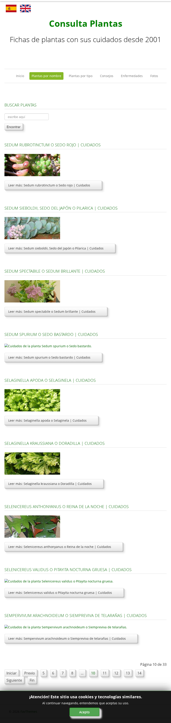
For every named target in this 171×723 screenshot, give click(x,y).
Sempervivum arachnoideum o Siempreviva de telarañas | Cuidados (75, 615)
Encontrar (13, 127)
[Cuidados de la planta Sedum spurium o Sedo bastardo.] (48, 345)
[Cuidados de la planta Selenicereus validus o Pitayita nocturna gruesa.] (58, 581)
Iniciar (11, 673)
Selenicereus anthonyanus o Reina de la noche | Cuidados (66, 506)
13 (128, 673)
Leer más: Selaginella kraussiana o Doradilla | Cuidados (50, 484)
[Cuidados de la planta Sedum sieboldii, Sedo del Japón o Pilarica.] (32, 228)
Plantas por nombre (46, 76)
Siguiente (14, 680)
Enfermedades (132, 76)
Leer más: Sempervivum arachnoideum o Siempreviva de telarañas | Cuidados (67, 638)
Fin (32, 680)
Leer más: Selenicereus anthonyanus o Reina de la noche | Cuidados (59, 547)
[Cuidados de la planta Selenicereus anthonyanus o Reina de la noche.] (32, 526)
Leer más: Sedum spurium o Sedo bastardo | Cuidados (49, 357)
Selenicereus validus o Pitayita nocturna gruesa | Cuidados (68, 569)
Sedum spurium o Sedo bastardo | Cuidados (51, 334)
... (82, 673)
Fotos (154, 76)
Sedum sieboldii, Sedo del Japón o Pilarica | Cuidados (61, 208)
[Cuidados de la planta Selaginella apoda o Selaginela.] (32, 400)
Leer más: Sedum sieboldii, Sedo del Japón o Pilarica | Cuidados (56, 248)
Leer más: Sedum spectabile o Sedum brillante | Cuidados (52, 311)
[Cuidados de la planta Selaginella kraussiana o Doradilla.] (32, 463)
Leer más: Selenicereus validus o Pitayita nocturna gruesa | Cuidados (60, 592)
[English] (25, 8)
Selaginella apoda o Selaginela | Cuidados (50, 380)
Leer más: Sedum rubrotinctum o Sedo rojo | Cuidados (49, 185)
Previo (29, 673)
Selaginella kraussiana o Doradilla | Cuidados (54, 443)
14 (139, 673)
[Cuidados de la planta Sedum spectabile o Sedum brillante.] (32, 291)
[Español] (11, 8)
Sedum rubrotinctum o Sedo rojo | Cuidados (52, 144)
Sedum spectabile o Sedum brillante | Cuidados (54, 271)
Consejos (106, 76)
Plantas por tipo (80, 76)
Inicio (20, 76)
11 (105, 673)
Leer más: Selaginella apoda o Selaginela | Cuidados (47, 420)
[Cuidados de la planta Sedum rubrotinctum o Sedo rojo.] (32, 165)
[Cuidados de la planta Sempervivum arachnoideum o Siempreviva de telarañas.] (65, 627)
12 (116, 673)
